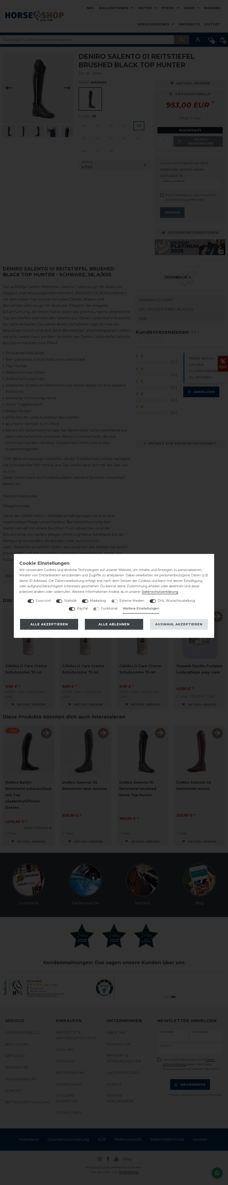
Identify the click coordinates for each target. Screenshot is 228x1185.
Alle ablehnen (114, 624)
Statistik (70, 601)
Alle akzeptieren (49, 624)
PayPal (82, 608)
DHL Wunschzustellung (176, 601)
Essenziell (43, 601)
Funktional (109, 608)
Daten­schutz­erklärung (160, 592)
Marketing (98, 601)
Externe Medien (131, 601)
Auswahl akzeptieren (178, 624)
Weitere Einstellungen (141, 608)
